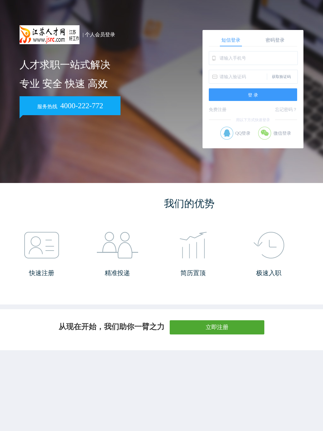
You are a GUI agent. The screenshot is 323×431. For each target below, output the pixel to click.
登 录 (253, 94)
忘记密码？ (286, 109)
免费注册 (217, 109)
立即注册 (217, 327)
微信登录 (282, 133)
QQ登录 (242, 133)
